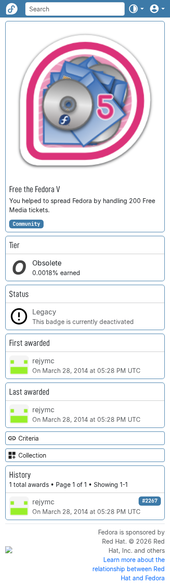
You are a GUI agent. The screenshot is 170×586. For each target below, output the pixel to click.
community (26, 224)
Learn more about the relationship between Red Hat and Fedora (128, 569)
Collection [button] (32, 455)
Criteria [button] (28, 438)
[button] (136, 8)
